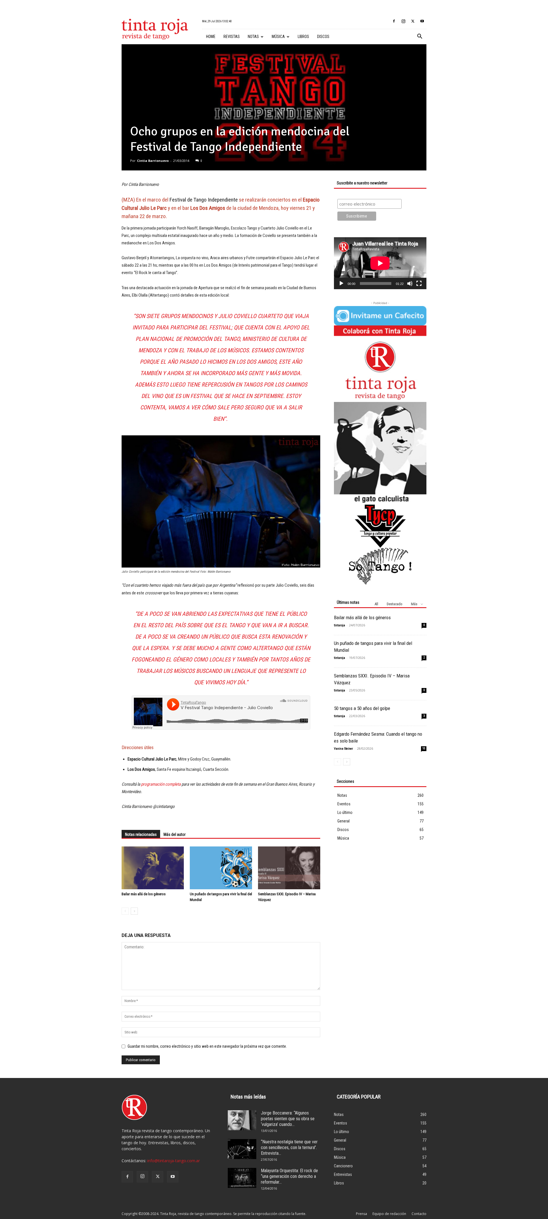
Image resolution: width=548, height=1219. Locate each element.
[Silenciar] (410, 283)
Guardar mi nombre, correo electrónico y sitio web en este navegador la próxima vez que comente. (207, 1046)
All (376, 604)
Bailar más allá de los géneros (144, 894)
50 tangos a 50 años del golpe (362, 708)
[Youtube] (422, 21)
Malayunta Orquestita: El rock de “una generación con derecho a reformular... (289, 1176)
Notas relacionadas (141, 834)
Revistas (231, 36)
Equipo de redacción (389, 1213)
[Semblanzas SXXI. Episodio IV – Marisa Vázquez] (289, 867)
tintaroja (339, 625)
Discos (323, 36)
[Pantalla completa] (419, 283)
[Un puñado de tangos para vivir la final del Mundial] (221, 867)
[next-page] (134, 911)
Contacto (419, 1213)
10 (423, 748)
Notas (253, 36)
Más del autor (175, 834)
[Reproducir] (341, 283)
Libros (303, 36)
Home (210, 36)
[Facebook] (394, 21)
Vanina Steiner (343, 749)
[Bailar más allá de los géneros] (153, 867)
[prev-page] (125, 911)
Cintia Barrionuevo (153, 160)
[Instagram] (403, 21)
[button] (419, 37)
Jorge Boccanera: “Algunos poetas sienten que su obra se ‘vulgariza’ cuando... (288, 1118)
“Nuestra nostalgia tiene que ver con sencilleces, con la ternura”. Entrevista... (289, 1147)
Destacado (394, 604)
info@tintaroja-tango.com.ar (173, 1160)
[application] (380, 263)
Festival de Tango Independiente (204, 199)
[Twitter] (412, 21)
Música (278, 36)
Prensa (361, 1213)
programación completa (161, 784)
